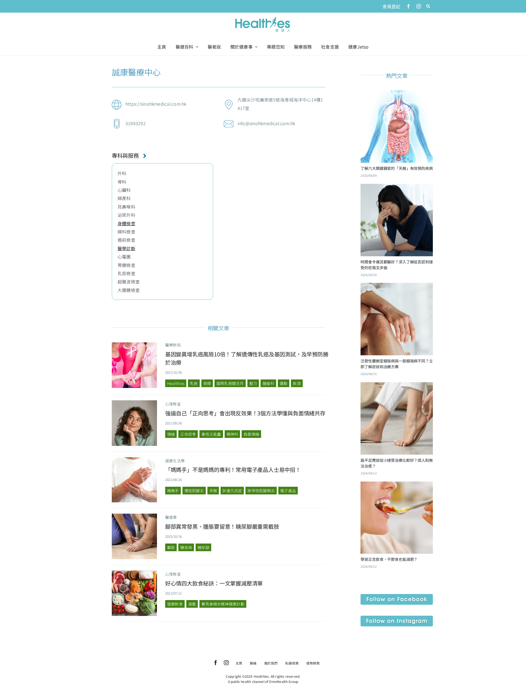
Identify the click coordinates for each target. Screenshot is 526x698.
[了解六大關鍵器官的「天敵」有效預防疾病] (397, 94)
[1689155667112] (134, 572)
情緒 (171, 434)
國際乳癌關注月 (230, 383)
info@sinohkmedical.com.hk (266, 123)
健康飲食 (175, 604)
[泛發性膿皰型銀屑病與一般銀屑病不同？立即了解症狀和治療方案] (397, 287)
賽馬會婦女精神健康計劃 (222, 604)
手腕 (213, 490)
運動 (283, 383)
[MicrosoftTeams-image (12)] (397, 596)
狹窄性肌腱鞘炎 (261, 490)
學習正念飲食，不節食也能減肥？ (389, 559)
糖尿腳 (203, 547)
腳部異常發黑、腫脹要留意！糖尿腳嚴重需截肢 (222, 526)
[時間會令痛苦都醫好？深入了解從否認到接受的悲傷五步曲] (397, 188)
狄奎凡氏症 (232, 490)
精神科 (232, 434)
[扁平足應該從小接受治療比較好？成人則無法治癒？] (397, 386)
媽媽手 (173, 490)
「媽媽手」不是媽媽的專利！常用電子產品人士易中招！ (233, 470)
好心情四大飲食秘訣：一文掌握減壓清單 (214, 583)
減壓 (192, 604)
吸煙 (207, 383)
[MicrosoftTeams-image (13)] (397, 618)
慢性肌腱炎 (194, 490)
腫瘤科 (268, 383)
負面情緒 (251, 434)
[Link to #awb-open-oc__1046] (428, 6)
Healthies (175, 383)
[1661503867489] (134, 459)
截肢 (171, 547)
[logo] (263, 17)
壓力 (253, 383)
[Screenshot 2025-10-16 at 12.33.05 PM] (134, 516)
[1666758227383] (134, 344)
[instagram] (418, 6)
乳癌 (194, 383)
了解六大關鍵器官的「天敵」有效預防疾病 (397, 168)
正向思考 (188, 434)
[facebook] (408, 6)
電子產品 (288, 490)
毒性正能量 (211, 434)
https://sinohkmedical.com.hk (156, 103)
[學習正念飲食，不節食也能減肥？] (397, 485)
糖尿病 (186, 547)
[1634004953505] (134, 402)
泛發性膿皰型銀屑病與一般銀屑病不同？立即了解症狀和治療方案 (397, 363)
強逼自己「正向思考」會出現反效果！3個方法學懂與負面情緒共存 (245, 413)
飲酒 (297, 383)
